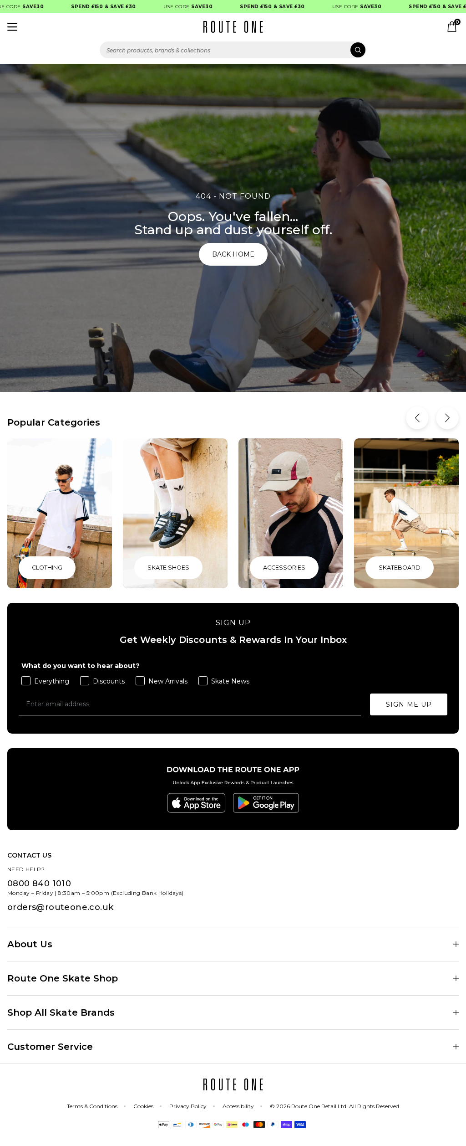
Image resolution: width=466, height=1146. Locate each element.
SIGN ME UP (409, 704)
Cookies (143, 1106)
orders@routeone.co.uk (60, 907)
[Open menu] (12, 27)
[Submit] (357, 49)
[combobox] (233, 49)
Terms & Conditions (92, 1106)
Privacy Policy (188, 1106)
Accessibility (238, 1106)
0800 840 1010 (39, 883)
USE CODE (173, 7)
